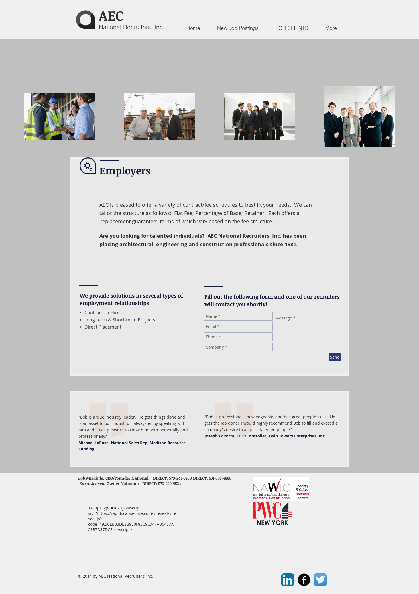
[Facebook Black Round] (304, 579)
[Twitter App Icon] (320, 579)
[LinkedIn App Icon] (287, 579)
